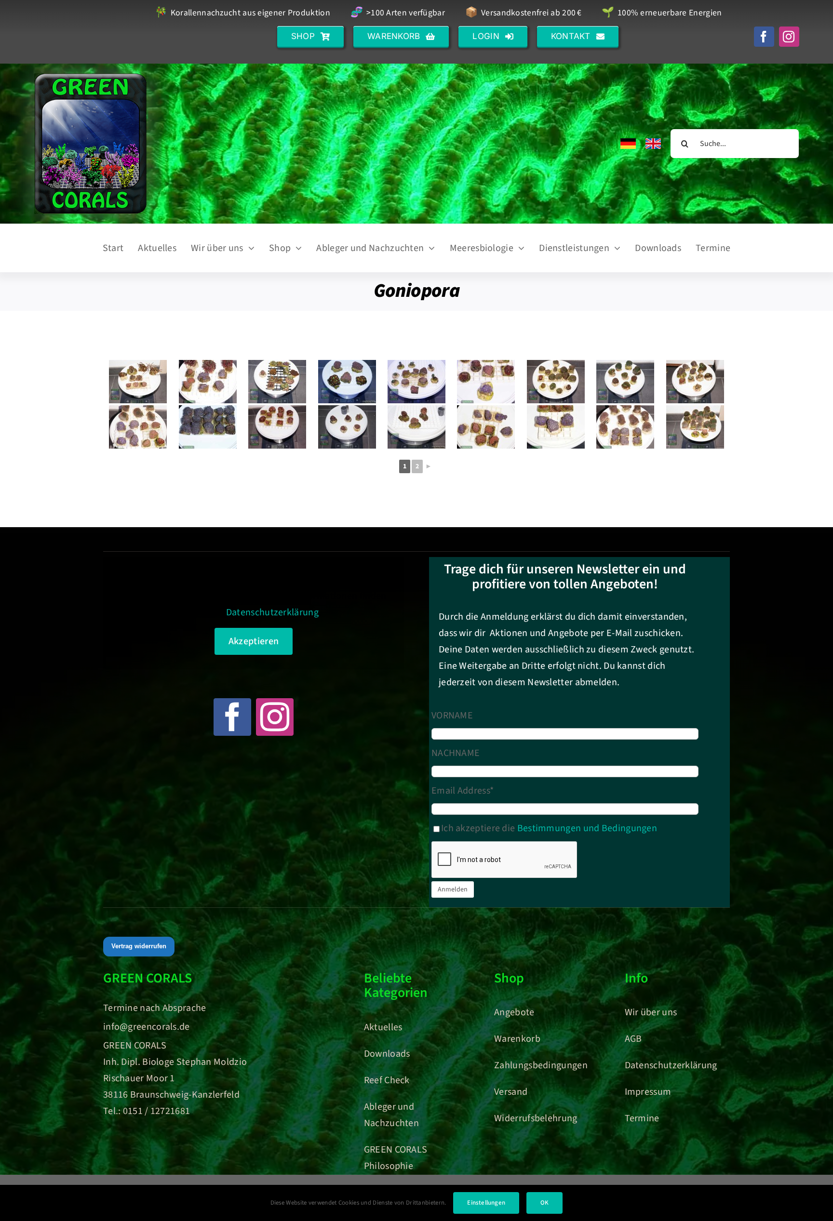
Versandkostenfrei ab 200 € (523, 13)
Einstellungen (486, 1202)
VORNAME (452, 715)
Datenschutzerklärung (272, 612)
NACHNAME (455, 753)
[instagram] (789, 37)
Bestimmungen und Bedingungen (587, 828)
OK (544, 1202)
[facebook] (764, 37)
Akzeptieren (253, 641)
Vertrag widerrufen (138, 946)
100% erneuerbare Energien (662, 13)
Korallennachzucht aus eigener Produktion (242, 13)
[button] (310, 36)
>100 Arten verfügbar (397, 13)
